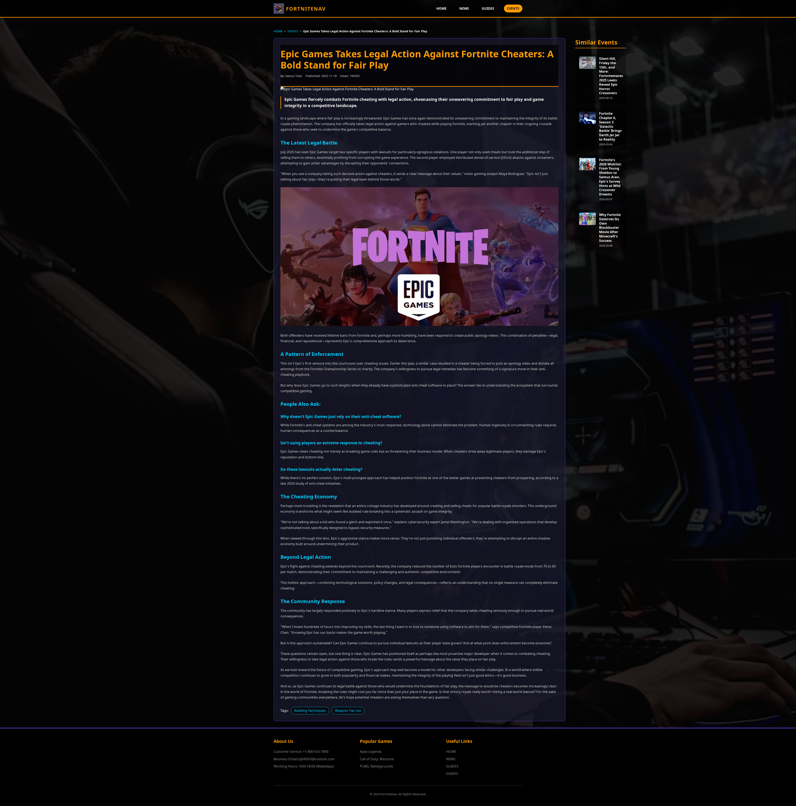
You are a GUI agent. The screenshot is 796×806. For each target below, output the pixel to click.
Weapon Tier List (348, 710)
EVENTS (513, 8)
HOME (441, 8)
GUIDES (488, 8)
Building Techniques (310, 710)
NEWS (464, 8)
